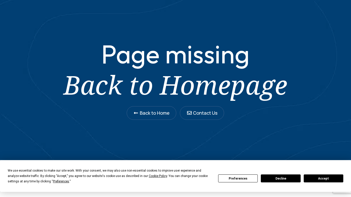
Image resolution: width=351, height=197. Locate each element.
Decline (280, 178)
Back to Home (155, 113)
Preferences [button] (61, 181)
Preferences (238, 178)
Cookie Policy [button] (158, 176)
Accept (323, 178)
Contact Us (205, 113)
